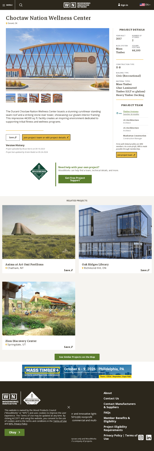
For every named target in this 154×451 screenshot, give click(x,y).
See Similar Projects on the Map (77, 356)
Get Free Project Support (75, 179)
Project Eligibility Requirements (115, 428)
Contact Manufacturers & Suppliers (120, 405)
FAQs (107, 412)
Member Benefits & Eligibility (117, 419)
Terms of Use (60, 421)
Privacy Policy (113, 435)
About (108, 393)
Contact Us (111, 398)
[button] (106, 59)
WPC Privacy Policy (18, 423)
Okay (12, 432)
